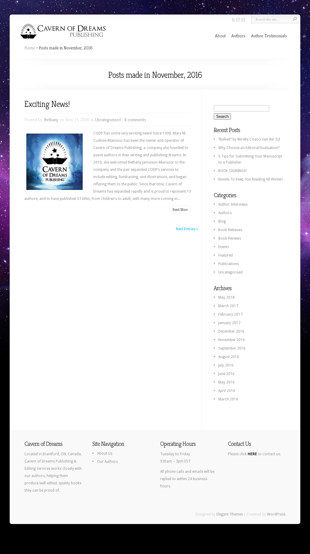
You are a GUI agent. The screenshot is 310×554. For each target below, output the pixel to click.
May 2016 (226, 382)
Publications (228, 264)
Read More (180, 209)
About (220, 35)
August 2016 (228, 357)
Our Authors (107, 461)
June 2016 (226, 374)
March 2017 (228, 306)
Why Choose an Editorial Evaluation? (248, 148)
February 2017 (230, 314)
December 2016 (231, 331)
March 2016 (228, 399)
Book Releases (230, 230)
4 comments (135, 119)
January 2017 (229, 323)
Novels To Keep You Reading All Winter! (250, 179)
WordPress (276, 514)
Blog (222, 221)
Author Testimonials (269, 35)
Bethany (51, 119)
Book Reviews (229, 238)
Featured (225, 255)
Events (223, 247)
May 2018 (226, 297)
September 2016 (232, 348)
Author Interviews (233, 204)
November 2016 (231, 340)
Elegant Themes (229, 514)
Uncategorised (108, 119)
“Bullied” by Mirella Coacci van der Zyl (249, 139)
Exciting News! (47, 104)
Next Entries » (187, 229)
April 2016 (226, 391)
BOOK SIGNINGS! (232, 171)
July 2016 (225, 365)
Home (29, 48)
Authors (238, 35)
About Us (104, 453)
